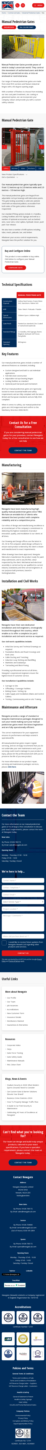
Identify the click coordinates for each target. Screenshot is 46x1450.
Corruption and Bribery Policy (23, 1421)
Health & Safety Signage (23, 1399)
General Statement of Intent (23, 1397)
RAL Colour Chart (26, 27)
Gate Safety (23, 1402)
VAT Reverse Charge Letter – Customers (23, 1386)
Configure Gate (15, 268)
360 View (14, 168)
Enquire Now (9, 27)
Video (23, 168)
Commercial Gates (14, 13)
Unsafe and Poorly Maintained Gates (23, 1405)
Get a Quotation (8, 177)
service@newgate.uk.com (26, 1227)
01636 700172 (15, 842)
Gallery (6, 168)
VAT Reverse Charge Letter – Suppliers (23, 1383)
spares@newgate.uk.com (26, 1247)
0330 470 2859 (29, 1230)
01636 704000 (27, 1225)
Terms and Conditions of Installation (23, 1381)
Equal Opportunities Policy (23, 1424)
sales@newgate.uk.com (18, 845)
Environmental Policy (23, 1415)
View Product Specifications (13, 174)
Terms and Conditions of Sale (23, 1378)
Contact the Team (23, 450)
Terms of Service (14, 961)
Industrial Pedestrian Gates (31, 13)
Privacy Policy (23, 1418)
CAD (40, 168)
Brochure (31, 168)
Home (4, 13)
